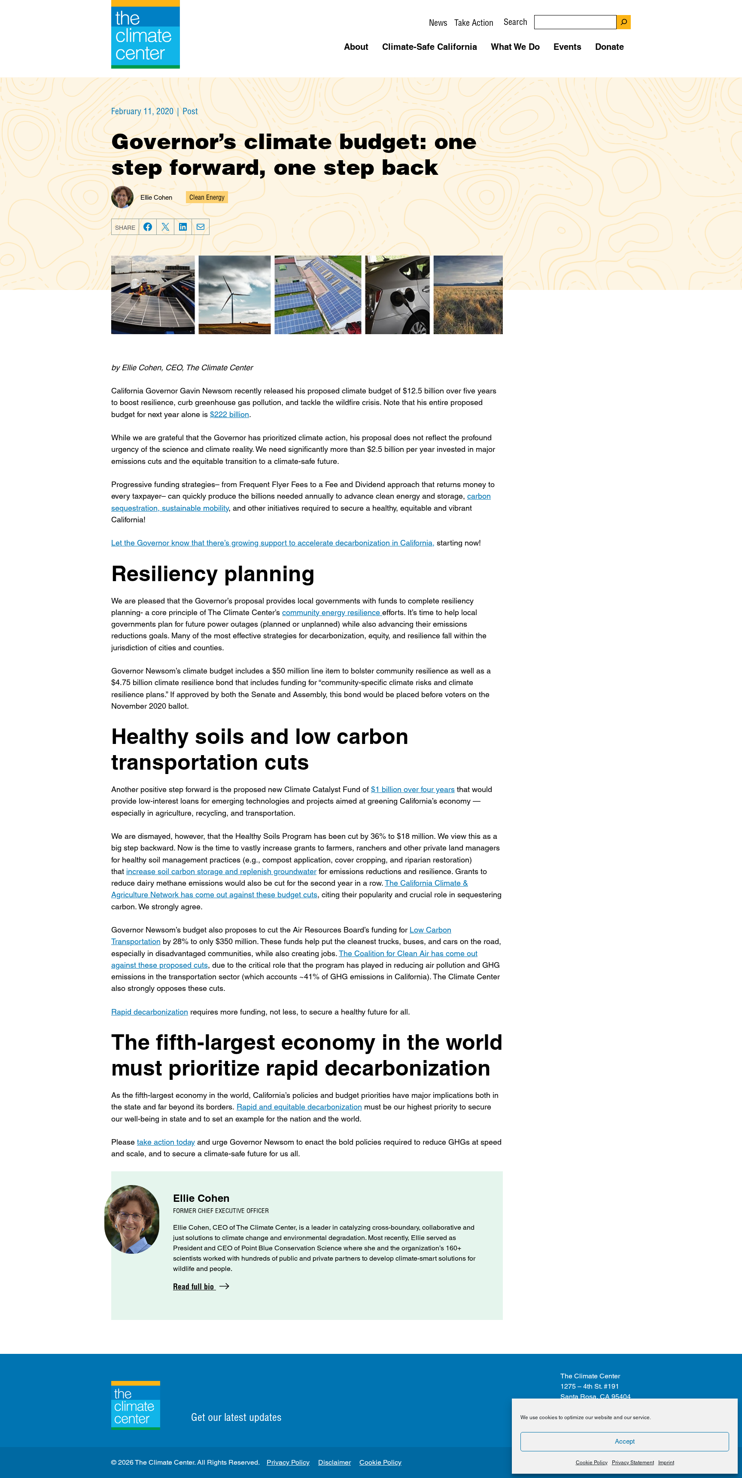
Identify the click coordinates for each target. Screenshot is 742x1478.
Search (515, 21)
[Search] (624, 22)
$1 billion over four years (413, 789)
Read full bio (194, 1287)
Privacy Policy (288, 1462)
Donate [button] (609, 47)
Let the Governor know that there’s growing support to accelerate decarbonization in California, (273, 542)
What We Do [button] (515, 47)
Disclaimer (334, 1462)
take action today (166, 1141)
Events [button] (567, 47)
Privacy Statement (633, 1463)
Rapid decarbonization (149, 1011)
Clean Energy (207, 197)
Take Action (473, 22)
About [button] (356, 47)
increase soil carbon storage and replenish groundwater (221, 871)
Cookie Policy (592, 1463)
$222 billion (229, 414)
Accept (625, 1441)
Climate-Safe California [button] (429, 47)
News (438, 22)
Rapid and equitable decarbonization (299, 1106)
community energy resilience (332, 612)
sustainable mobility (195, 507)
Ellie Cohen (156, 197)
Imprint (666, 1463)
